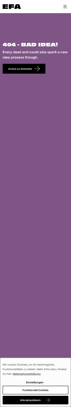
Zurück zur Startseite (20, 68)
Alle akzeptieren (30, 400)
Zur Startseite (12, 6)
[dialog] (35, 382)
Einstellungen (34, 382)
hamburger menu (65, 6)
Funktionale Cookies (35, 390)
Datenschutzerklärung (27, 374)
